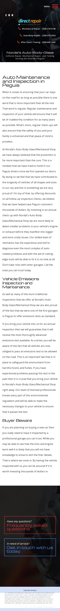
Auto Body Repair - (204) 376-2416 (39, 35)
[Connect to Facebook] (6, 15)
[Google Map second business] (12, 15)
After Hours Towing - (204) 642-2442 (37, 42)
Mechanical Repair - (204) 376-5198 (38, 28)
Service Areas (30, 590)
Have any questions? (27, 525)
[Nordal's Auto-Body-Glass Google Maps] (9, 15)
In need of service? (30, 548)
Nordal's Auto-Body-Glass (30, 52)
